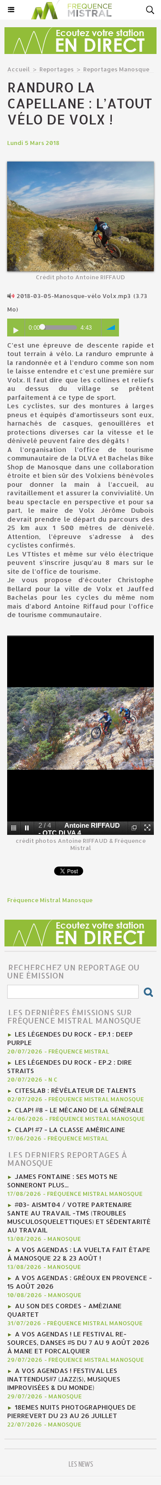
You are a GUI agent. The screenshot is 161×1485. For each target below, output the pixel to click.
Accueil (18, 69)
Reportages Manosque (116, 69)
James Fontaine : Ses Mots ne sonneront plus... (62, 1180)
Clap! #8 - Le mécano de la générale (79, 1110)
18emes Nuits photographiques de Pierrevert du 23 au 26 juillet (71, 1411)
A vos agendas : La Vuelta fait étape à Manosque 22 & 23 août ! (78, 1253)
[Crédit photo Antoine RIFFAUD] (80, 165)
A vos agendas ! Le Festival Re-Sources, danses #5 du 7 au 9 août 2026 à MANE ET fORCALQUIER (78, 1342)
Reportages (56, 69)
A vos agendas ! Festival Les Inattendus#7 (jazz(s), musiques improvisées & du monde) (63, 1379)
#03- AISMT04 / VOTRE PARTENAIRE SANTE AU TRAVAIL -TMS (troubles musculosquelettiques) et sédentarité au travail (79, 1217)
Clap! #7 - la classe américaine (70, 1129)
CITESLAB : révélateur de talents (75, 1090)
